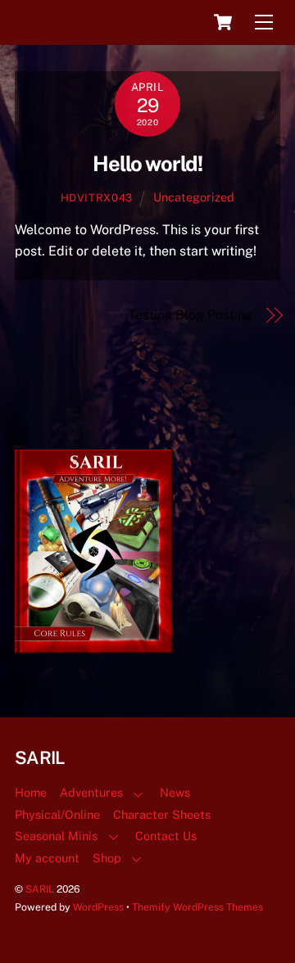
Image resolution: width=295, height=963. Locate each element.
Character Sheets (162, 814)
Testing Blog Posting (190, 315)
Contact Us (166, 836)
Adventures (91, 792)
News (175, 792)
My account (47, 858)
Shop (107, 858)
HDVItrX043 (97, 198)
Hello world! (148, 163)
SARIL (39, 889)
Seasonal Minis (56, 836)
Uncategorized (193, 197)
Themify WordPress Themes (197, 907)
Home (31, 792)
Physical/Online (57, 814)
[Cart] (222, 22)
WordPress (98, 907)
